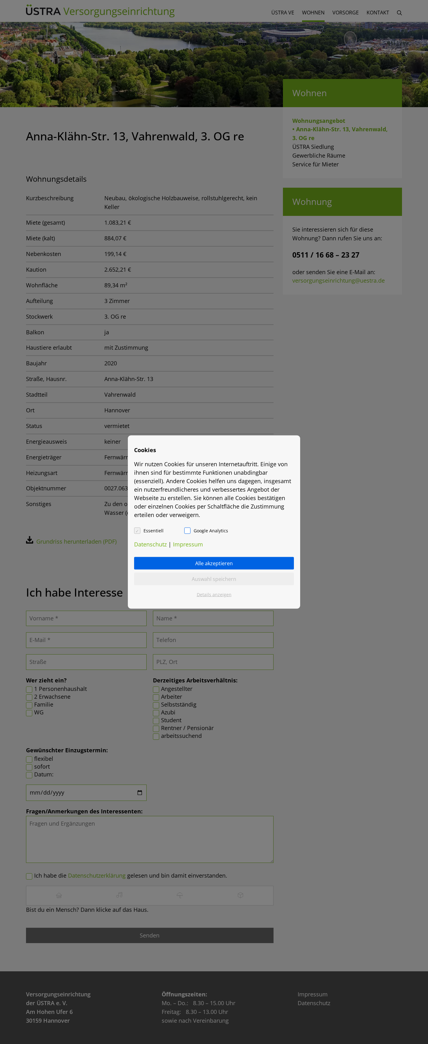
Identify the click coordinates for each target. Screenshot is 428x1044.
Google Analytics (211, 531)
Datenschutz (150, 544)
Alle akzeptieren (214, 563)
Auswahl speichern (214, 579)
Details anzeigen (214, 595)
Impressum (188, 544)
